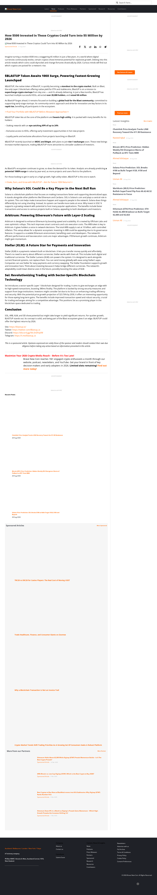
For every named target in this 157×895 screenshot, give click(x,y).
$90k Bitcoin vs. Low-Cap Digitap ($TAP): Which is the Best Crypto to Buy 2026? (65, 774)
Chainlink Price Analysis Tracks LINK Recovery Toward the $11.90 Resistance (37, 435)
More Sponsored (102, 525)
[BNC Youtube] (22, 868)
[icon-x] (18, 868)
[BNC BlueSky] (30, 868)
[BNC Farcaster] (34, 868)
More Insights (148, 121)
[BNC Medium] (26, 868)
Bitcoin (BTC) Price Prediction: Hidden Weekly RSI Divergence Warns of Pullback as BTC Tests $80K (131, 150)
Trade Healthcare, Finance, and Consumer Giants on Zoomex (40, 635)
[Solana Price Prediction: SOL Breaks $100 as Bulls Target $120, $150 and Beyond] (38, 483)
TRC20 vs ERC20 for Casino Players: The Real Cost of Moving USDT (42, 580)
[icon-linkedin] (14, 868)
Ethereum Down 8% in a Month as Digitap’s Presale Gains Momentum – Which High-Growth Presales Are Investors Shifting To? (67, 812)
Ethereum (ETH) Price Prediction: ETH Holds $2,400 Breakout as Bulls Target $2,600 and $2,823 (131, 212)
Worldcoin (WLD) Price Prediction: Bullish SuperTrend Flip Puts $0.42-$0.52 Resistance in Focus (132, 191)
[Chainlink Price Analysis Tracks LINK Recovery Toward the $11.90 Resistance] (38, 400)
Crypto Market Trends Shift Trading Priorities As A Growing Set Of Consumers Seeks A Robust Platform (58, 745)
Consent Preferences (124, 861)
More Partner (102, 751)
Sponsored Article (11, 46)
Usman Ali (117, 179)
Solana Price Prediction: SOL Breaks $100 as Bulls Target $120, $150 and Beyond (130, 170)
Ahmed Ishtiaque (121, 158)
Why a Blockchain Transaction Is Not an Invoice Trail (37, 690)
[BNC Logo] (27, 844)
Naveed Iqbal (119, 137)
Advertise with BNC (56, 30)
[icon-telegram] (10, 868)
